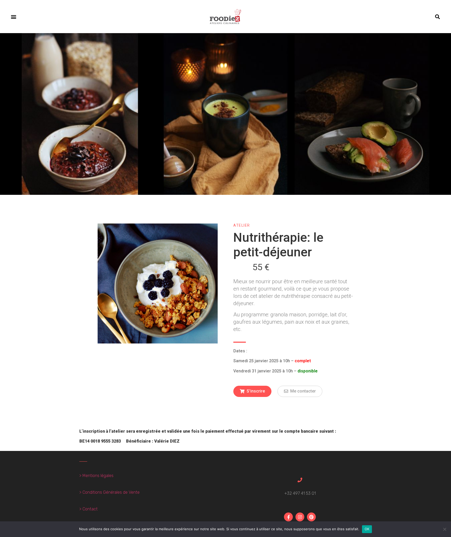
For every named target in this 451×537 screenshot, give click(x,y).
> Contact (88, 508)
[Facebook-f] (288, 516)
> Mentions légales (96, 475)
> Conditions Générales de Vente (109, 492)
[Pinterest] (311, 516)
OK (367, 529)
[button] (13, 16)
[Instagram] (299, 516)
